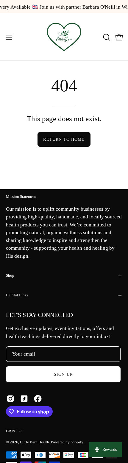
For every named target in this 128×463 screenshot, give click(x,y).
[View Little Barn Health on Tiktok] (24, 398)
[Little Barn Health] (64, 37)
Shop (10, 275)
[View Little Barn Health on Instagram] (10, 398)
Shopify (77, 442)
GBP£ (11, 431)
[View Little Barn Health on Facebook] (37, 398)
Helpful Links (17, 295)
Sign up (63, 374)
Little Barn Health (34, 442)
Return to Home (64, 139)
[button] (106, 37)
